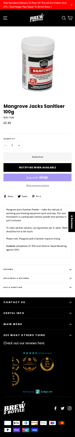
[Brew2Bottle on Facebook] (55, 408)
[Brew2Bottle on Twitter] (63, 408)
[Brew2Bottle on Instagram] (70, 408)
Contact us (14, 302)
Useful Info (14, 313)
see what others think (24, 335)
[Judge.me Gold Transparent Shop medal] (12, 364)
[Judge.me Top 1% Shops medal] (47, 364)
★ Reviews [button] (72, 222)
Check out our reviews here (23, 343)
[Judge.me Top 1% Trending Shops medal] (12, 379)
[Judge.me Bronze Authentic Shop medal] (30, 364)
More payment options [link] (37, 185)
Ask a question (12, 287)
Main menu (12, 324)
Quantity (9, 139)
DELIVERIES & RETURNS (16, 278)
